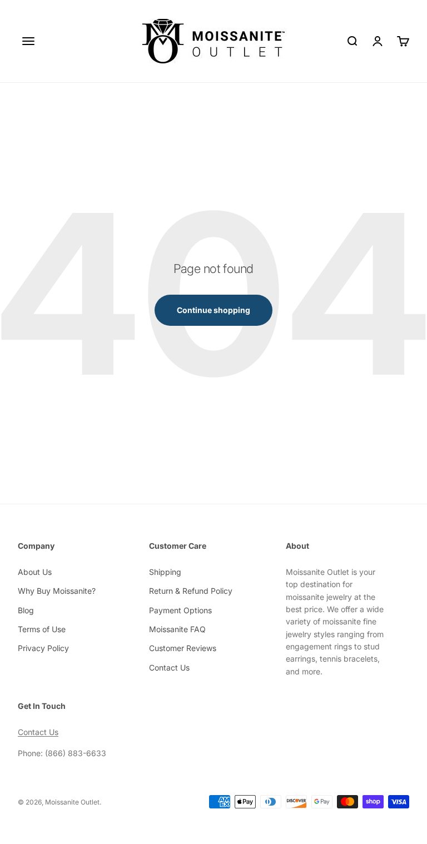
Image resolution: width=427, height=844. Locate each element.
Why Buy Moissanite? (57, 590)
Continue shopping (213, 310)
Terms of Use (42, 629)
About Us (35, 572)
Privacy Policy (43, 648)
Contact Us (169, 667)
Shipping (165, 572)
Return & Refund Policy (190, 590)
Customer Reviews (182, 648)
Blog (26, 610)
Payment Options (180, 610)
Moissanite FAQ (177, 629)
